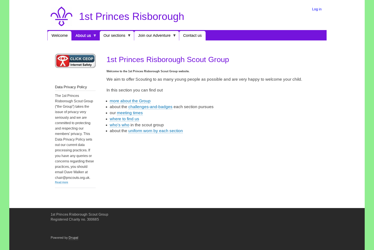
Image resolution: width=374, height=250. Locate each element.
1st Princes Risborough (131, 16)
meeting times (130, 113)
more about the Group (130, 101)
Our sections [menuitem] (113, 36)
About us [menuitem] (81, 36)
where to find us (124, 119)
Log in (317, 9)
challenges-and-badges (150, 106)
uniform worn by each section (155, 130)
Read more (61, 182)
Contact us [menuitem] (192, 35)
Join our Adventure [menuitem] (152, 36)
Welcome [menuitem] (60, 35)
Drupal (73, 237)
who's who (119, 125)
